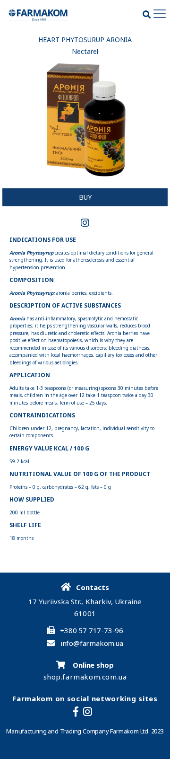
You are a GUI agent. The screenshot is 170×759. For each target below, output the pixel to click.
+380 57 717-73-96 (91, 630)
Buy (85, 197)
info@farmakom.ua (91, 643)
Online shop (92, 665)
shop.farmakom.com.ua (85, 676)
